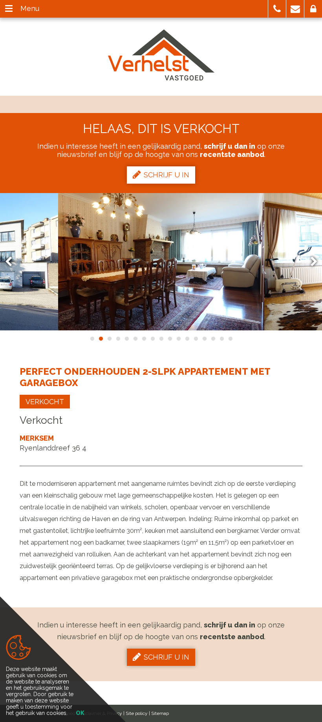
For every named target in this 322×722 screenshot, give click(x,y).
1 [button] (91, 338)
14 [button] (204, 338)
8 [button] (152, 338)
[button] (277, 9)
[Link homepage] (161, 54)
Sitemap (160, 713)
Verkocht (45, 401)
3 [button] (109, 338)
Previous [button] (12, 262)
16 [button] (221, 338)
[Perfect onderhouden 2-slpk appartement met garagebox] (161, 261)
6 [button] (135, 338)
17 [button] (230, 338)
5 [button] (126, 338)
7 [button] (143, 338)
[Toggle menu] (9, 9)
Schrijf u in (166, 175)
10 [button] (169, 338)
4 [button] (117, 338)
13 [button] (195, 338)
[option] (161, 261)
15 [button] (212, 338)
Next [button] (310, 262)
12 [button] (186, 338)
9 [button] (161, 338)
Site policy (137, 713)
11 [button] (178, 338)
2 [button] (100, 338)
